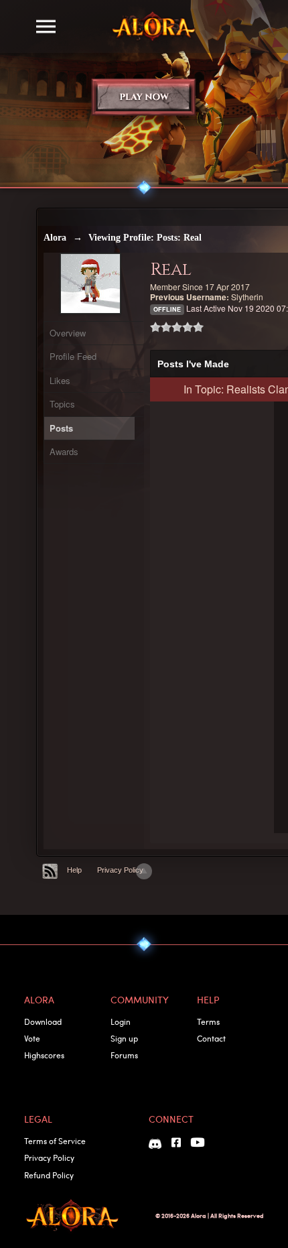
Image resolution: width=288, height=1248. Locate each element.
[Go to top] (144, 871)
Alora (55, 238)
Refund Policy (49, 1175)
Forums (124, 1055)
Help (74, 870)
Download (43, 1021)
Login (121, 1021)
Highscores (44, 1055)
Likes (60, 380)
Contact (211, 1038)
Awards (64, 451)
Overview (68, 332)
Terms (208, 1021)
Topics (62, 403)
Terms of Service (55, 1141)
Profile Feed (73, 356)
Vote (32, 1038)
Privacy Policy (120, 870)
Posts (61, 428)
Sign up (124, 1038)
